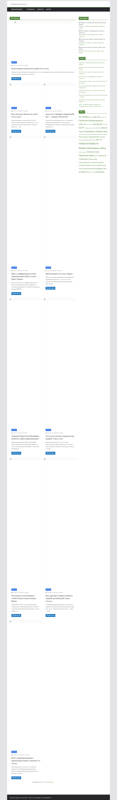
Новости (40, 9)
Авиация (103, 128)
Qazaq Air (97, 124)
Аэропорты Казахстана (95, 131)
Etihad (101, 117)
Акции (81, 132)
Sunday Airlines (88, 128)
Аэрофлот (94, 134)
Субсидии (82, 165)
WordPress (48, 797)
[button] (23, 9)
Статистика (92, 159)
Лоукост (93, 140)
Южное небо (91, 172)
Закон (105, 134)
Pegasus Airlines (89, 124)
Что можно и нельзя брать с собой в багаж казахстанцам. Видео (23, 598)
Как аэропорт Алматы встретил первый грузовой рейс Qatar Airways (59, 598)
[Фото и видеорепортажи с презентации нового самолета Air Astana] (26, 684)
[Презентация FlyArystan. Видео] (60, 200)
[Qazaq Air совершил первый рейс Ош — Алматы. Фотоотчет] (60, 94)
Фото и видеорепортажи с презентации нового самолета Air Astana (25, 761)
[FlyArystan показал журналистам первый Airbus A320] (60, 362)
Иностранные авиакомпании (89, 137)
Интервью (102, 137)
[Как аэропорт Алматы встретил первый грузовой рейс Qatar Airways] (60, 522)
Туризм (88, 165)
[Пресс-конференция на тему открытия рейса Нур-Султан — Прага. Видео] (26, 200)
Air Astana (84, 117)
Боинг (99, 134)
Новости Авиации (24, 65)
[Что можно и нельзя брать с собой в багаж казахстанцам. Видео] (26, 522)
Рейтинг (96, 155)
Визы (102, 134)
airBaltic (91, 117)
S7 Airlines (104, 124)
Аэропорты (30, 9)
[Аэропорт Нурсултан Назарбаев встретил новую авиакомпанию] (26, 362)
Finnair (104, 117)
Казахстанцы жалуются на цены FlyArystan (30, 69)
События (83, 159)
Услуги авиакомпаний (98, 165)
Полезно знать (93, 152)
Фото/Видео (98, 169)
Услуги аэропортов (85, 169)
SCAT (81, 128)
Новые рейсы (99, 148)
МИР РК (99, 140)
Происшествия (86, 155)
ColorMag (37, 797)
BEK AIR (96, 117)
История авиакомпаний (85, 140)
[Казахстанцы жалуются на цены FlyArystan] (43, 40)
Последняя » (50, 782)
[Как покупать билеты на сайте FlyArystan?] (26, 94)
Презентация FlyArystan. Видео (59, 274)
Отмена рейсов (83, 152)
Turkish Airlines (96, 128)
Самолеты (102, 156)
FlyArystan (83, 120)
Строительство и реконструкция (91, 162)
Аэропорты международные (85, 134)
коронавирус (100, 172)
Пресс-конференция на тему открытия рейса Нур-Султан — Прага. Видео (24, 276)
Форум (48, 9)
